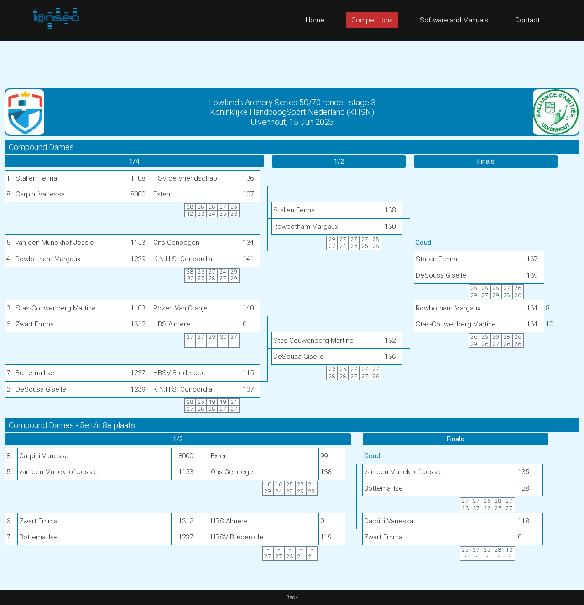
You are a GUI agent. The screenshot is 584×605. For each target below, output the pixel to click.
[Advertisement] (292, 61)
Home (315, 20)
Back (292, 597)
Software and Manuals (454, 20)
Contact (527, 20)
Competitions (372, 20)
